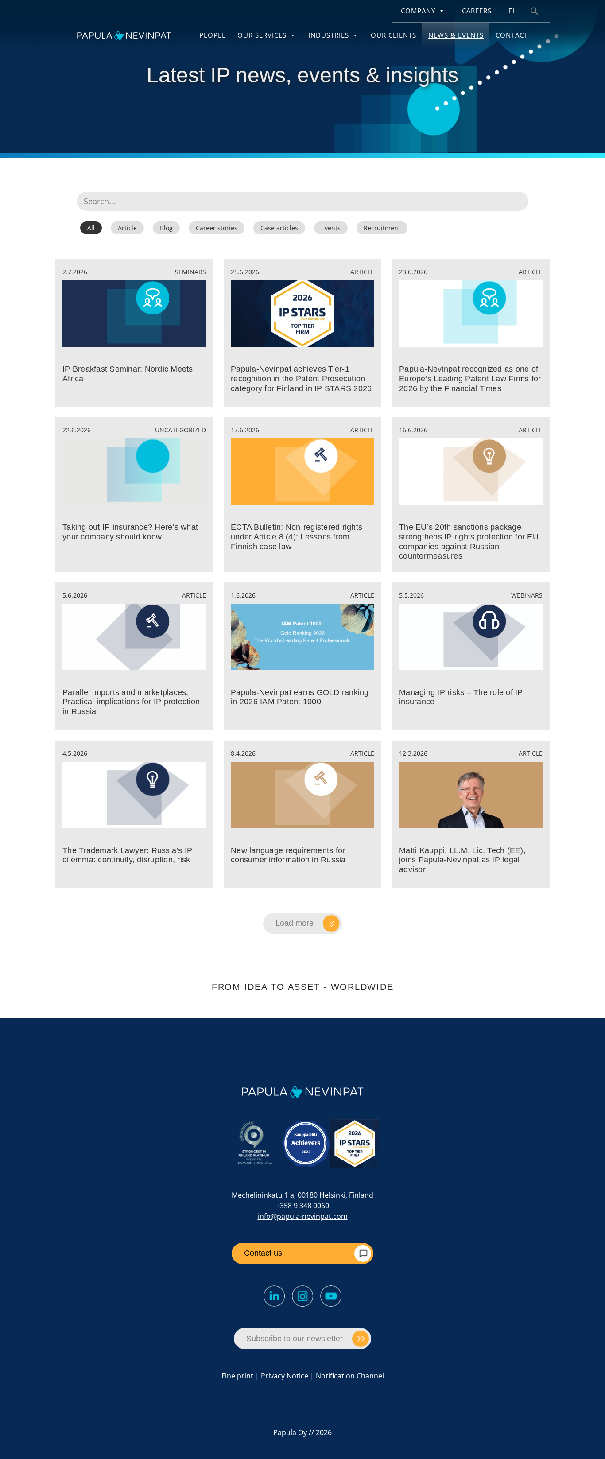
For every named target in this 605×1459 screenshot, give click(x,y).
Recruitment (382, 228)
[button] (534, 10)
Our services (262, 35)
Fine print (237, 1376)
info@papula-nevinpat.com (303, 1216)
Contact (512, 35)
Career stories (216, 228)
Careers (477, 11)
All (91, 228)
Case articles (279, 228)
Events (331, 228)
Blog (166, 228)
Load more (294, 923)
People (212, 35)
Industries (328, 35)
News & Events (456, 35)
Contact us (263, 1253)
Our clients (393, 35)
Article (127, 228)
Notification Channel (350, 1376)
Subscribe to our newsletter (294, 1338)
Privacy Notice (284, 1376)
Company (418, 11)
